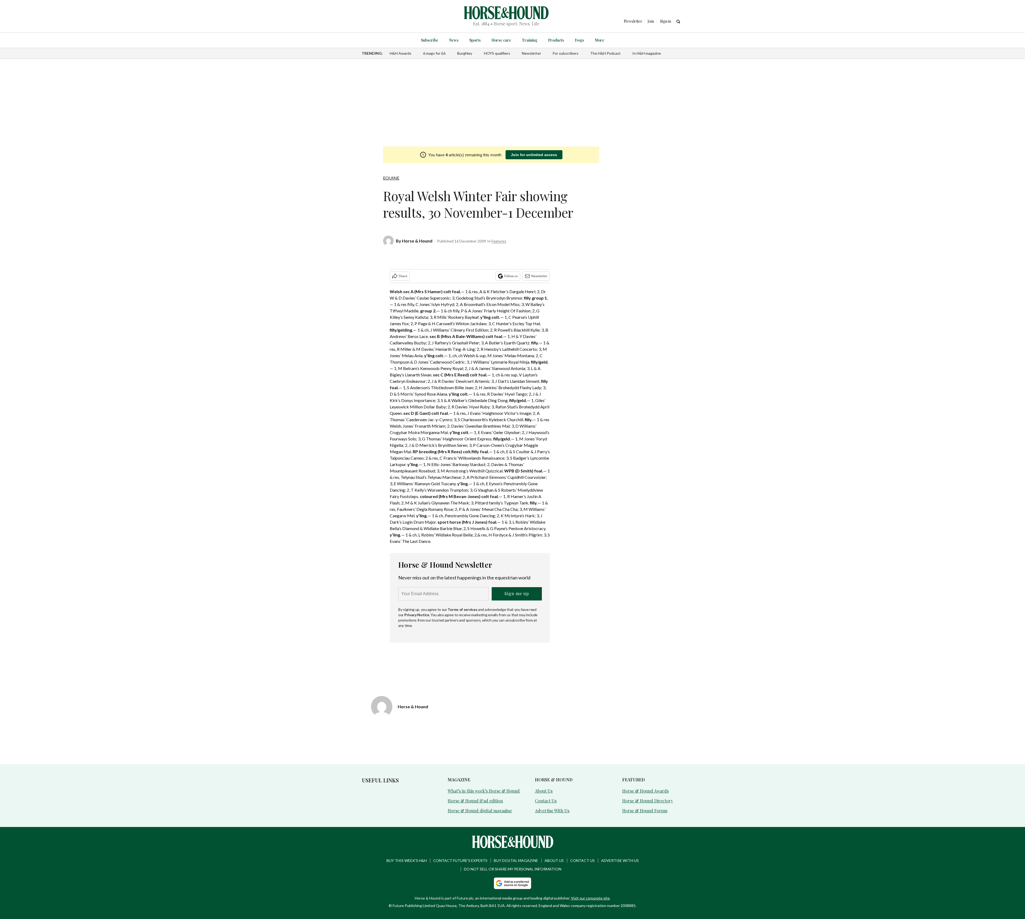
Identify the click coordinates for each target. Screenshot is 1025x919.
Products (556, 40)
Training (529, 40)
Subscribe (429, 40)
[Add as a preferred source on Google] (512, 883)
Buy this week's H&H (407, 860)
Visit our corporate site (590, 898)
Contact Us (546, 800)
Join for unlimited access (534, 155)
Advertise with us (620, 860)
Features (498, 241)
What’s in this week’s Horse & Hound (484, 791)
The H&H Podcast (605, 53)
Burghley (464, 53)
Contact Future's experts (460, 860)
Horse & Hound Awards (645, 791)
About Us (544, 791)
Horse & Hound (417, 240)
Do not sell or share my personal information (512, 869)
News (454, 40)
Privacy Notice (416, 614)
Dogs (579, 40)
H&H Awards (400, 53)
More (599, 40)
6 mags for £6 (434, 53)
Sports (475, 40)
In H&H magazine (646, 53)
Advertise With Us (552, 810)
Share (403, 276)
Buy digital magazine (516, 860)
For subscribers (565, 53)
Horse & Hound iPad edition (475, 800)
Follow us (511, 276)
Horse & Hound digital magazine (480, 810)
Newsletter (531, 53)
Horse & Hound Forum (644, 810)
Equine (391, 177)
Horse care (501, 40)
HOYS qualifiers (497, 53)
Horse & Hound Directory (647, 800)
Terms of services (463, 609)
